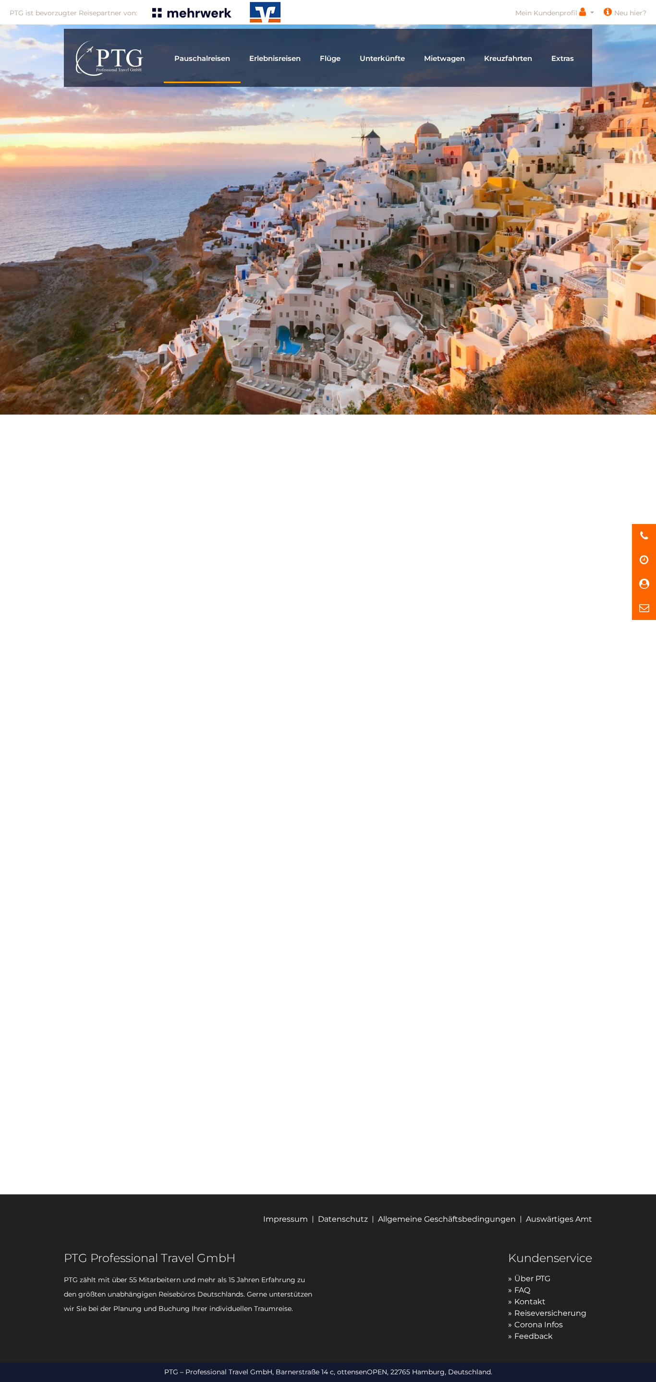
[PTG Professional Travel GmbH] (109, 57)
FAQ (522, 1290)
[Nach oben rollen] (644, 1363)
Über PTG (532, 1278)
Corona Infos (538, 1324)
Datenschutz (343, 1219)
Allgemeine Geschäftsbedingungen (447, 1219)
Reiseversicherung (550, 1313)
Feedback (533, 1336)
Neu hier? (630, 13)
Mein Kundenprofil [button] (547, 13)
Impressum (285, 1219)
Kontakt (530, 1301)
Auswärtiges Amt (559, 1219)
